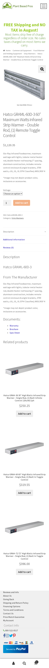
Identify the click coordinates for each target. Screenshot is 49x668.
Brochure (14, 329)
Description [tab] (8, 231)
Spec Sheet (15, 332)
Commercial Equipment (22, 50)
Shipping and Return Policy (15, 602)
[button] (42, 69)
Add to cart (21, 202)
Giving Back (8, 599)
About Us (7, 595)
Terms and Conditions (13, 610)
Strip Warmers (30, 53)
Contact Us (8, 613)
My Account (8, 620)
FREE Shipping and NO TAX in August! (24, 27)
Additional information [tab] (14, 239)
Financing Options (11, 606)
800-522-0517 (11, 630)
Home (8, 50)
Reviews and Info (11, 592)
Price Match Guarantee (13, 617)
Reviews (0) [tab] (8, 247)
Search (24, 663)
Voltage (6, 190)
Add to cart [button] (24, 413)
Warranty (14, 325)
